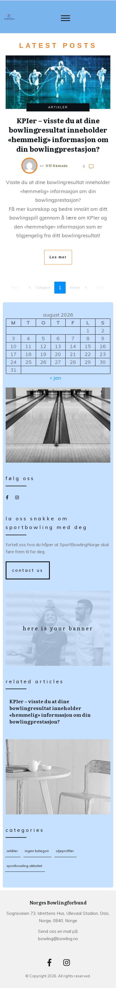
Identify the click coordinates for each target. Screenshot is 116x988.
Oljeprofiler (65, 851)
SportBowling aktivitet (24, 866)
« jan (55, 378)
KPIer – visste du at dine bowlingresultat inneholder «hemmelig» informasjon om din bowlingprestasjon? (58, 711)
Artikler (58, 107)
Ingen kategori (37, 851)
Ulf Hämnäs (57, 165)
